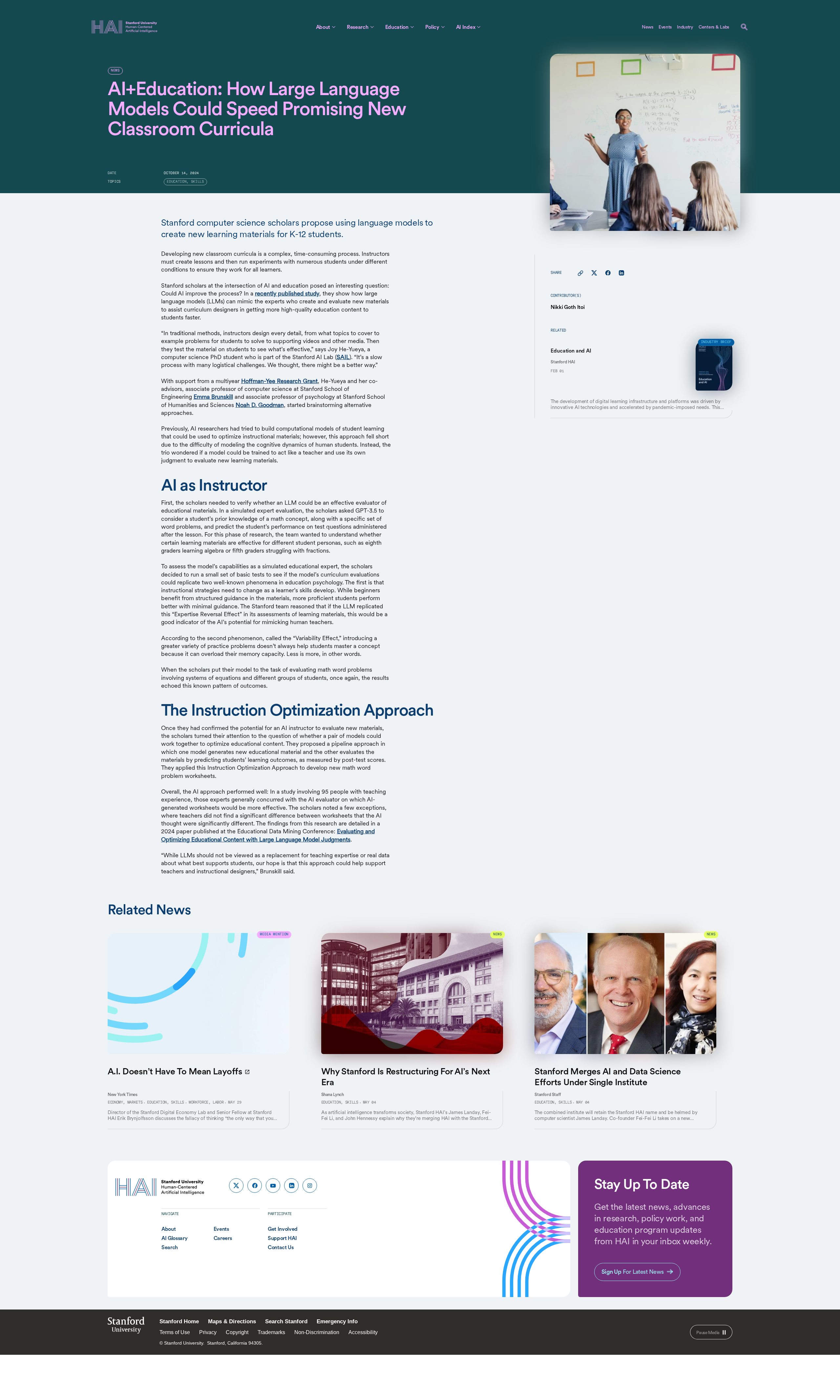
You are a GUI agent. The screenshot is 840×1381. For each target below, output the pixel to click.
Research (357, 27)
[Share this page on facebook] (608, 273)
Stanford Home (179, 1321)
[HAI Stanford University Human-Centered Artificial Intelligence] (125, 26)
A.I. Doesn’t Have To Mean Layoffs (175, 1071)
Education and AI (571, 350)
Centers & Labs (714, 27)
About (323, 27)
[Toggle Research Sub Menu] (372, 27)
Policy (432, 27)
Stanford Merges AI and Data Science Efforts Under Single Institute (608, 1076)
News (647, 27)
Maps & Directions (232, 1321)
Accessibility (363, 1332)
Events (665, 27)
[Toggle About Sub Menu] (333, 27)
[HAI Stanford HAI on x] (236, 1185)
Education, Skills (165, 1103)
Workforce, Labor (206, 1103)
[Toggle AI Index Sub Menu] (478, 27)
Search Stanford (286, 1321)
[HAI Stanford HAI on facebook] (254, 1185)
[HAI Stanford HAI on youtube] (273, 1185)
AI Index (465, 27)
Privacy (208, 1332)
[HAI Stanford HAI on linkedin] (291, 1185)
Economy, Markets (125, 1103)
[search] (744, 27)
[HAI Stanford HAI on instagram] (310, 1185)
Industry (685, 27)
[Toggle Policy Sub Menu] (443, 27)
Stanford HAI (563, 362)
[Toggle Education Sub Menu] (412, 27)
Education (397, 27)
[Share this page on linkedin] (621, 273)
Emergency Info (337, 1321)
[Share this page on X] (594, 273)
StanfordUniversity (126, 1327)
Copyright (237, 1332)
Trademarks (271, 1332)
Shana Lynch (332, 1094)
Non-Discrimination (316, 1332)
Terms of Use (174, 1332)
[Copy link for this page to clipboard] (580, 273)
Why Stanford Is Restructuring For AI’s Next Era (405, 1076)
